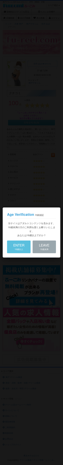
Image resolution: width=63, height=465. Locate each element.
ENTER (18, 247)
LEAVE (44, 247)
